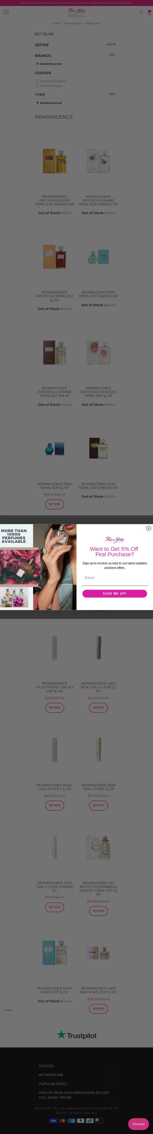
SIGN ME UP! (115, 593)
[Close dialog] (148, 528)
